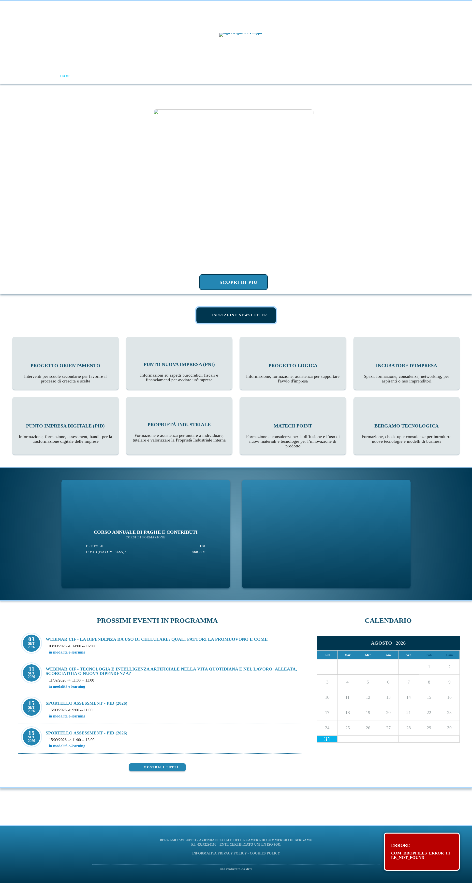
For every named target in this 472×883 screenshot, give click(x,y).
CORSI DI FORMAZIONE (145, 537)
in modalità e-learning (67, 652)
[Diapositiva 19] (290, 286)
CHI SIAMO (87, 76)
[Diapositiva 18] (284, 286)
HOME (65, 76)
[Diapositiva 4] (194, 286)
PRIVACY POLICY (232, 853)
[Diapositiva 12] (245, 286)
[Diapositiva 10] (233, 286)
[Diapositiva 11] (239, 286)
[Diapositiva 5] (201, 286)
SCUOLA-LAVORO (159, 76)
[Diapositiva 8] (220, 286)
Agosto (383, 643)
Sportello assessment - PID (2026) (86, 703)
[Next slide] (457, 189)
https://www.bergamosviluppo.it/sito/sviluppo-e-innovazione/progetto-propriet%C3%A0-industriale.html (213, 810)
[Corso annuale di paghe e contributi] (145, 541)
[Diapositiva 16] (271, 286)
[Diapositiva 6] (207, 286)
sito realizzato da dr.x (236, 869)
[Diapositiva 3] (188, 286)
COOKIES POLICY (265, 853)
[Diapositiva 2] (181, 286)
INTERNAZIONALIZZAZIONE (319, 76)
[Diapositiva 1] (175, 286)
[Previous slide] (14, 189)
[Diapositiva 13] (252, 286)
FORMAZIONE (120, 76)
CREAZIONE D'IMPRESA (206, 76)
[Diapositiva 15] (264, 286)
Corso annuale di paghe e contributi (146, 532)
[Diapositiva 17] (277, 286)
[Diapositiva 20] (296, 286)
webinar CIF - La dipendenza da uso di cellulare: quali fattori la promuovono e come (157, 639)
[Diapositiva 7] (213, 286)
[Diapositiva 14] (258, 286)
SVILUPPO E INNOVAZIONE (260, 76)
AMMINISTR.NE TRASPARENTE (381, 76)
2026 (401, 643)
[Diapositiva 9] (226, 286)
